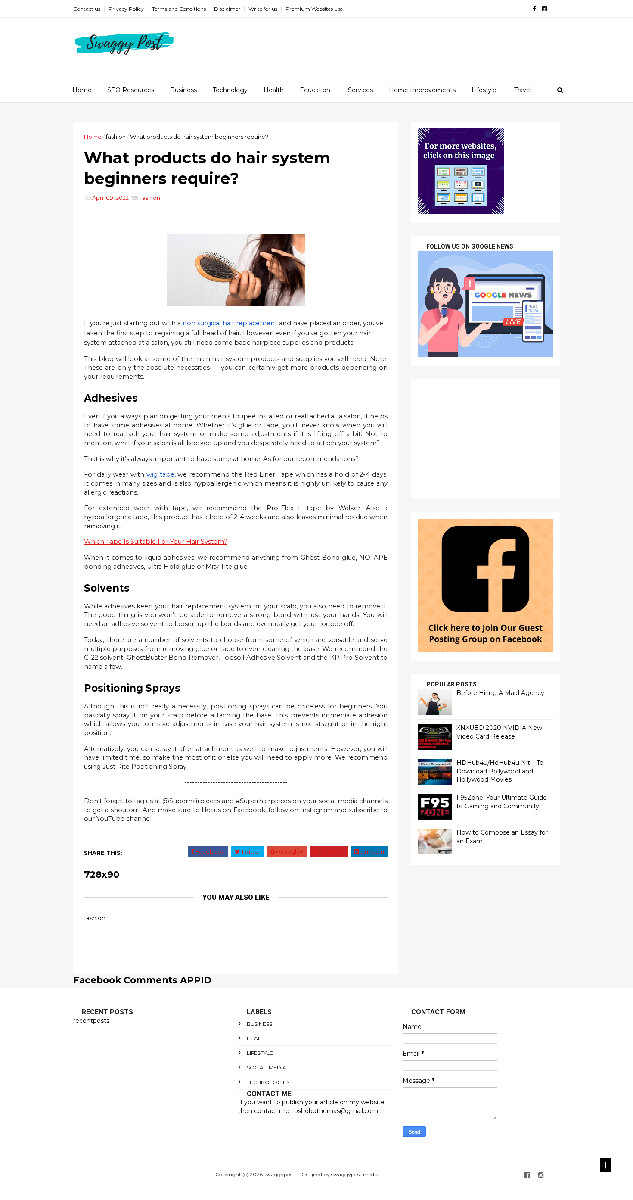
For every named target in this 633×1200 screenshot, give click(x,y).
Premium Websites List (314, 9)
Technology (230, 90)
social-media (266, 1067)
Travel (522, 90)
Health (274, 90)
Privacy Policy (126, 9)
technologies (268, 1082)
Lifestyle (484, 90)
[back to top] (605, 1165)
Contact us (86, 9)
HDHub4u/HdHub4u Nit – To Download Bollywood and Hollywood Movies (499, 771)
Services (360, 90)
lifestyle (260, 1053)
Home (82, 90)
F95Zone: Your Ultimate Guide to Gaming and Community (501, 802)
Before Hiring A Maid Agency (500, 693)
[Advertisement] (485, 439)
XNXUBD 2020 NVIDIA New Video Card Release (499, 732)
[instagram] (544, 9)
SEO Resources (130, 90)
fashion (116, 136)
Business (183, 90)
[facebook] (534, 9)
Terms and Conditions (179, 9)
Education (315, 90)
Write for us (262, 9)
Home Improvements (422, 90)
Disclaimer (227, 9)
